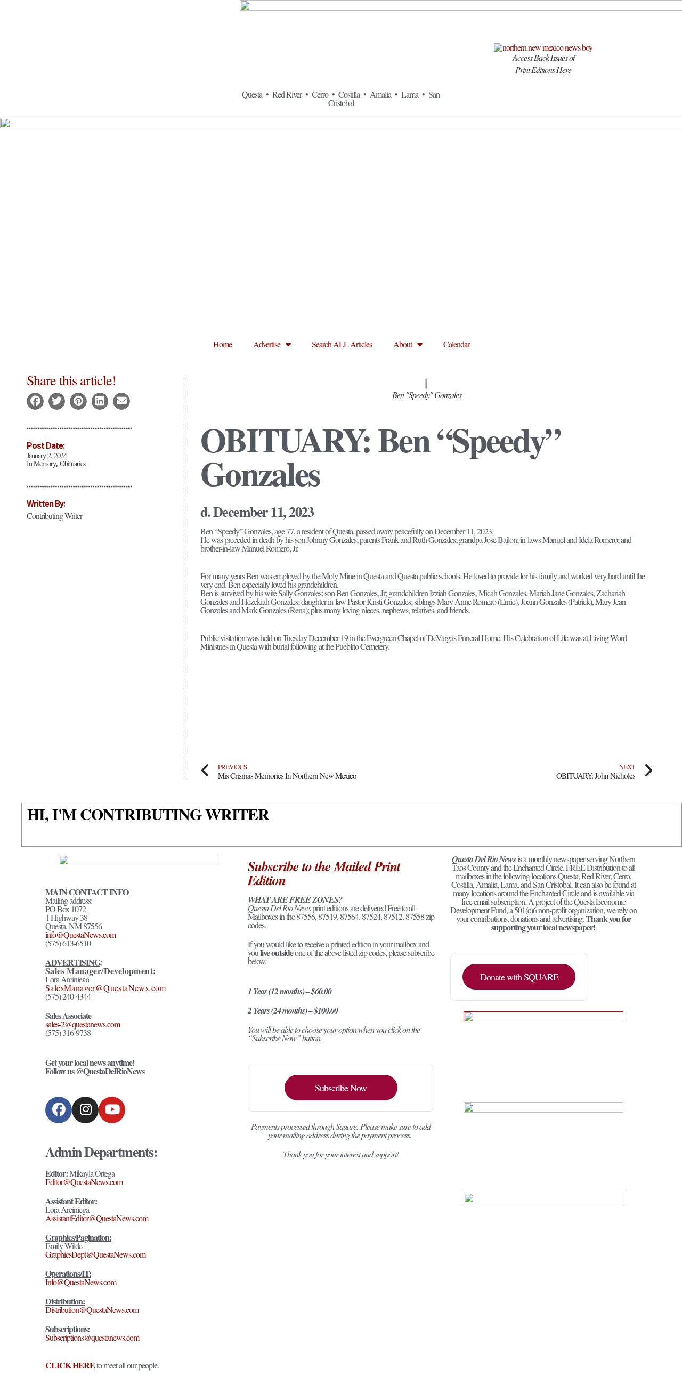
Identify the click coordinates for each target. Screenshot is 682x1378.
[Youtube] (112, 1110)
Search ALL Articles (342, 344)
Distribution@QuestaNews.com (92, 1309)
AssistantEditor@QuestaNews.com (96, 1217)
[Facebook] (58, 1110)
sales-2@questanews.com (82, 1024)
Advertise (266, 344)
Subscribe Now (341, 1087)
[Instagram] (85, 1110)
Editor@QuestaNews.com (84, 1181)
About (402, 344)
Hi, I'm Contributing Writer (148, 813)
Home (222, 344)
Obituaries (72, 463)
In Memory (41, 463)
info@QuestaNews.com (80, 934)
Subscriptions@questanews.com (92, 1337)
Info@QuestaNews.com (80, 1281)
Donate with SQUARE (519, 976)
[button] (35, 401)
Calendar (456, 344)
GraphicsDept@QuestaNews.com (95, 1254)
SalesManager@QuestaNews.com (105, 987)
